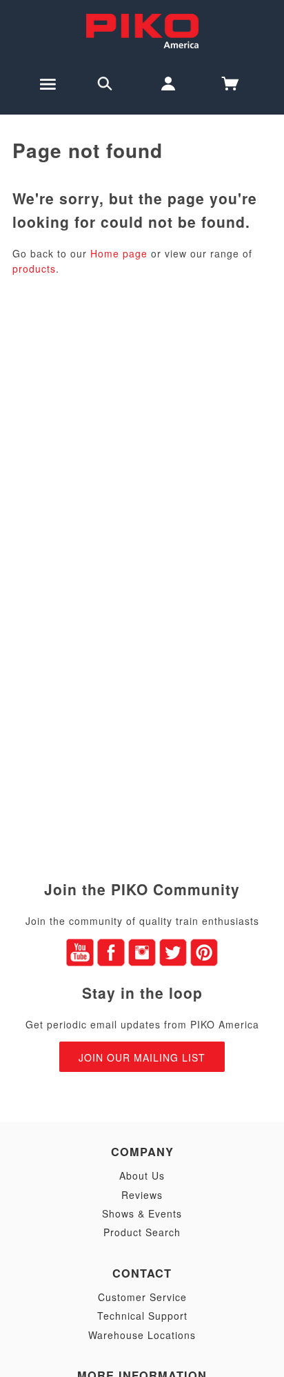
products (34, 268)
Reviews (142, 1195)
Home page (119, 253)
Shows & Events (142, 1213)
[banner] (142, 29)
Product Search (142, 1232)
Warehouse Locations (142, 1335)
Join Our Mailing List (142, 1057)
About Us (142, 1175)
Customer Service (142, 1297)
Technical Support (142, 1315)
